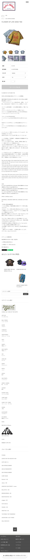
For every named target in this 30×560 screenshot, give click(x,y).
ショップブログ (18, 542)
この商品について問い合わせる (8, 244)
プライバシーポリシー (4, 550)
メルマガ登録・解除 (4, 542)
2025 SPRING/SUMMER (10, 18)
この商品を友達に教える (7, 242)
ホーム (3, 15)
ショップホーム (3, 536)
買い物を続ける (5, 247)
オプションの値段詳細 (6, 237)
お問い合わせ (18, 536)
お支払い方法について (4, 539)
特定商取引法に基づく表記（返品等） (10, 239)
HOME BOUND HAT (21, 269)
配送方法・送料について (20, 539)
